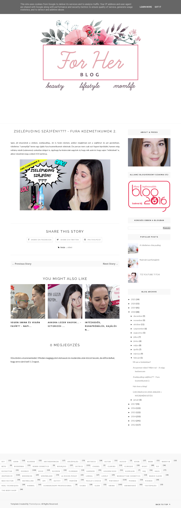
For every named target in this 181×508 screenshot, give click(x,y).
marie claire (155, 476)
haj (144, 471)
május (136, 345)
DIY (3, 461)
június (136, 341)
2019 (133, 307)
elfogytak (7, 471)
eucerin (56, 471)
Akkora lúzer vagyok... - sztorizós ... (64, 324)
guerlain (130, 471)
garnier (90, 471)
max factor (8, 481)
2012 (133, 425)
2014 (133, 416)
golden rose (110, 471)
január (136, 400)
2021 (133, 299)
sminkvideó (130, 486)
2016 (133, 408)
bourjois (61, 466)
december (137, 316)
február (136, 358)
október (137, 324)
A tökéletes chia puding (150, 245)
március (136, 353)
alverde (31, 461)
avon (136, 461)
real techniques (10, 486)
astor (107, 461)
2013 (133, 420)
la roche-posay (69, 476)
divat (144, 466)
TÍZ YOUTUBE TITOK (150, 274)
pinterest (114, 481)
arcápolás (72, 461)
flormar (73, 471)
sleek (97, 486)
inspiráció (7, 476)
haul (157, 471)
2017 (133, 404)
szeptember (138, 328)
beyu (4, 466)
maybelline (28, 481)
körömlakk (46, 476)
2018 (133, 312)
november (137, 320)
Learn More (146, 7)
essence (25, 471)
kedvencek (27, 476)
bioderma (19, 466)
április (136, 349)
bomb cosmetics (41, 466)
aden (15, 461)
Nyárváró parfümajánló (149, 260)
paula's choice (93, 481)
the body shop (9, 490)
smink (112, 486)
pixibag (132, 481)
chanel (96, 466)
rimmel (31, 486)
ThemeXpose (34, 504)
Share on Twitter (70, 240)
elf (157, 466)
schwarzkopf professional (57, 486)
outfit (57, 481)
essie (40, 471)
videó (69, 247)
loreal (89, 476)
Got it (158, 7)
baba (150, 461)
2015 (133, 412)
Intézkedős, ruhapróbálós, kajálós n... (101, 326)
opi (44, 481)
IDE (37, 154)
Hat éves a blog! (140, 386)
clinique (128, 466)
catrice (79, 466)
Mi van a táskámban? (142, 362)
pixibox (148, 481)
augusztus (138, 333)
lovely (105, 476)
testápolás (151, 486)
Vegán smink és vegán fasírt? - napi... (25, 324)
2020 (133, 303)
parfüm (73, 481)
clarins (112, 466)
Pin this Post (94, 240)
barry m (166, 461)
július (135, 337)
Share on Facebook (41, 240)
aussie (123, 461)
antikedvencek (51, 461)
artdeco (91, 461)
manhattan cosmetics (128, 476)
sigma (83, 486)
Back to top (162, 504)
